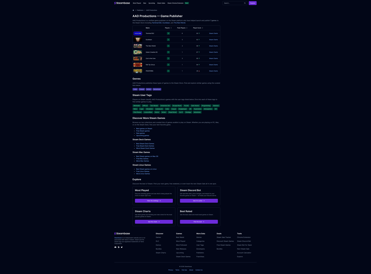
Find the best (198, 222)
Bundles (159, 249)
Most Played (137, 3)
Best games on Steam (144, 128)
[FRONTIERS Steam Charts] (137, 71)
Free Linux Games (142, 171)
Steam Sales (161, 3)
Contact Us (199, 270)
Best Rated (180, 237)
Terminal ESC (157, 23)
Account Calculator (244, 253)
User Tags (200, 245)
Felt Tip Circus (150, 64)
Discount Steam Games (225, 241)
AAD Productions (151, 10)
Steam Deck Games (183, 257)
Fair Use (184, 270)
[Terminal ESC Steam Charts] (137, 33)
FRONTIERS (149, 71)
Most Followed (181, 245)
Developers (200, 249)
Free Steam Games (224, 245)
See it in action (197, 200)
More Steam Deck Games (145, 148)
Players (167, 28)
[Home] (133, 10)
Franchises (200, 257)
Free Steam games (143, 131)
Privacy (170, 270)
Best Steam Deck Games (145, 144)
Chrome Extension (244, 237)
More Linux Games (143, 174)
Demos (158, 245)
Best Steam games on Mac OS (147, 156)
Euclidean (166, 23)
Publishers (140, 10)
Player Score (197, 28)
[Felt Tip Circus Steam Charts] (137, 64)
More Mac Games (142, 161)
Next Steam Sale (243, 249)
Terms (177, 270)
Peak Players (181, 28)
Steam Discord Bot (244, 241)
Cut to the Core (150, 58)
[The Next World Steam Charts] (137, 46)
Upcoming (151, 3)
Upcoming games (142, 135)
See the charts (152, 222)
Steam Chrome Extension (175, 3)
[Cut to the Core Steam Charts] (137, 58)
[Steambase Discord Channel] (115, 247)
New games (140, 133)
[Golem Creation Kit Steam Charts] (137, 52)
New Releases (181, 249)
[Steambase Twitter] (122, 247)
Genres (199, 237)
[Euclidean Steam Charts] (137, 39)
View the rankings (153, 200)
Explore (252, 3)
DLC (157, 241)
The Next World (179, 23)
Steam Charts (213, 33)
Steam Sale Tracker (224, 237)
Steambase (118, 238)
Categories (200, 241)
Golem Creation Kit (151, 52)
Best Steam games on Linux (146, 169)
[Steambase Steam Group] (118, 247)
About (191, 270)
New (144, 3)
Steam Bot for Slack (244, 245)
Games (158, 237)
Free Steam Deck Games (145, 146)
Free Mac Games (142, 159)
